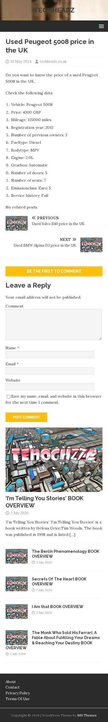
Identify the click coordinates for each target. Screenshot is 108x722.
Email (11, 363)
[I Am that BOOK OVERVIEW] (17, 615)
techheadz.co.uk (53, 61)
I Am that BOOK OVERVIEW (57, 606)
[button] (100, 26)
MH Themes (87, 715)
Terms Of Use (18, 699)
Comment (15, 306)
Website (13, 380)
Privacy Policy (18, 693)
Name (11, 347)
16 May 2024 (21, 61)
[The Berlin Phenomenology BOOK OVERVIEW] (17, 560)
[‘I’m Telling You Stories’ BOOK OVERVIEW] (54, 488)
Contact (13, 687)
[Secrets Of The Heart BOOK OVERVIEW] (17, 588)
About (11, 681)
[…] (72, 534)
